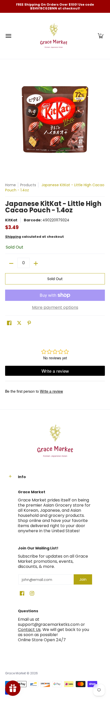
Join (82, 579)
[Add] (36, 263)
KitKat (11, 220)
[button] (100, 36)
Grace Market (15, 673)
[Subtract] (11, 263)
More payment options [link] (55, 307)
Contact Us (29, 630)
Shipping (13, 236)
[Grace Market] (54, 35)
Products (28, 184)
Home (10, 184)
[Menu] (8, 36)
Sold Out (55, 278)
